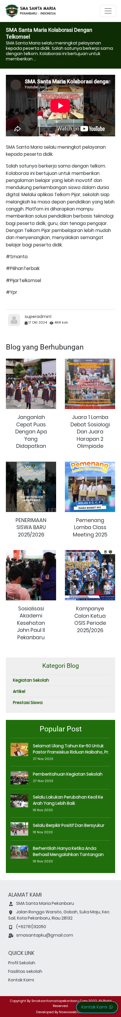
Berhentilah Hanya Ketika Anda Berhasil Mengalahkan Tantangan (68, 851)
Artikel (19, 691)
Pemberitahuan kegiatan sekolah (67, 774)
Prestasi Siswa (28, 702)
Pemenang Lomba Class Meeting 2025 (90, 527)
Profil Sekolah (21, 963)
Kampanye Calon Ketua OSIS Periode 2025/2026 (90, 619)
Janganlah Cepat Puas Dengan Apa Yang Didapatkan (31, 432)
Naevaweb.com (72, 1012)
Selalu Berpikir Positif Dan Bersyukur (68, 825)
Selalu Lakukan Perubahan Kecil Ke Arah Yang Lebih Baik (68, 800)
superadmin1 (38, 316)
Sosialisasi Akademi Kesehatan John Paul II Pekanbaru (31, 623)
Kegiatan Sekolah (31, 680)
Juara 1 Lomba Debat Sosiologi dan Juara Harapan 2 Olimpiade (90, 432)
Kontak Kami (21, 980)
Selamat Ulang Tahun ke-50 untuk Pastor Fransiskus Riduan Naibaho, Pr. (71, 749)
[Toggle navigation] (108, 11)
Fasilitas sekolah (25, 971)
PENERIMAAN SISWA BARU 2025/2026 (31, 527)
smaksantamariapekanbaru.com (59, 1000)
